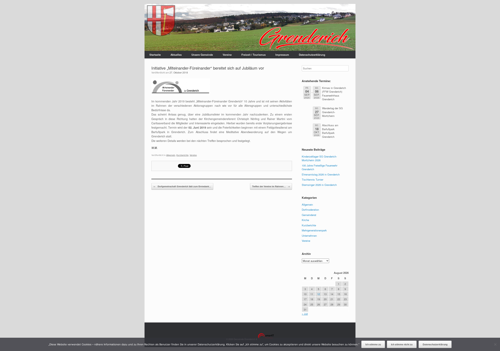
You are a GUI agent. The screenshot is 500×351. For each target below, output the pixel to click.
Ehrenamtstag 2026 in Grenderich (321, 174)
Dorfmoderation (310, 209)
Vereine (227, 54)
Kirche (305, 220)
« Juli (305, 314)
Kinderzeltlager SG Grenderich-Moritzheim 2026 (319, 158)
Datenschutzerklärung (312, 54)
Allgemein (170, 155)
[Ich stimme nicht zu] (495, 344)
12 (318, 294)
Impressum (282, 54)
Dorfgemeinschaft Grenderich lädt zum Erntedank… (182, 186)
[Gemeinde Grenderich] (250, 27)
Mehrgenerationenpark (314, 230)
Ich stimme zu (373, 344)
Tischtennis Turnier (312, 179)
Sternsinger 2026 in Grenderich (319, 185)
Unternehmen (309, 235)
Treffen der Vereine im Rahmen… (271, 186)
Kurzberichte (182, 155)
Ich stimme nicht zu (401, 344)
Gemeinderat (309, 215)
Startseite (155, 54)
